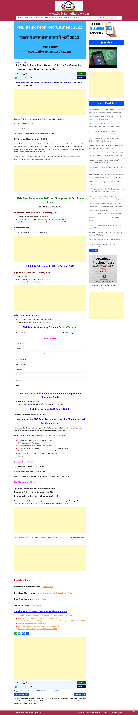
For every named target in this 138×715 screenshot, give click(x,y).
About (17, 712)
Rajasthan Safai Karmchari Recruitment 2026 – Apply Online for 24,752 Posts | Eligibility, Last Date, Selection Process (106, 110)
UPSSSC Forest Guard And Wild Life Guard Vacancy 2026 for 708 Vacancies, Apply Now (106, 147)
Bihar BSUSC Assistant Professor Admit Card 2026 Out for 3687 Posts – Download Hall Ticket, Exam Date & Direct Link (106, 154)
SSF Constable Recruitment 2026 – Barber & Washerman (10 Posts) (104, 245)
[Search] (119, 18)
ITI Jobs (76, 18)
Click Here (48, 587)
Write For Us (39, 712)
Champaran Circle (46, 593)
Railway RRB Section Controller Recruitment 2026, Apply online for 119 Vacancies (106, 168)
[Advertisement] (50, 102)
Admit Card (38, 18)
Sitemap (31, 712)
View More (93, 251)
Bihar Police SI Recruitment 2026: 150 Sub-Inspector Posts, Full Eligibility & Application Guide (105, 212)
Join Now (81, 74)
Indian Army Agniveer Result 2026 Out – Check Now (106, 240)
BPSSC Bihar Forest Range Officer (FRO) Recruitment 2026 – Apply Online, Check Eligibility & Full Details (106, 197)
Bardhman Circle (66, 593)
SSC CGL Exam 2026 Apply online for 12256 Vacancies (104, 219)
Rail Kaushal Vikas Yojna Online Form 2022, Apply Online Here (68, 699)
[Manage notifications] (133, 710)
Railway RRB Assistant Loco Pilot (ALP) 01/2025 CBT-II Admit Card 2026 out (105, 161)
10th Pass (58, 18)
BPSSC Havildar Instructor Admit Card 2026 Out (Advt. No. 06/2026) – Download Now (105, 139)
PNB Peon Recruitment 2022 (30, 691)
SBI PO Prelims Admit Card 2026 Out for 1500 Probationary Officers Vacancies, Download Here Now (105, 132)
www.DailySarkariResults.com (69, 13)
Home (20, 18)
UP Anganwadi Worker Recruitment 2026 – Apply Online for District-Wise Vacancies (105, 118)
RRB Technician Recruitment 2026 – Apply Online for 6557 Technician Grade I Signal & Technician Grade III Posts (106, 176)
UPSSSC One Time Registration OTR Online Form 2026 (105, 183)
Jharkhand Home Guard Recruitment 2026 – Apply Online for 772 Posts (105, 233)
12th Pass (67, 18)
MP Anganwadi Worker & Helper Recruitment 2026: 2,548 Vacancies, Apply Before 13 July (106, 190)
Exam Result (48, 18)
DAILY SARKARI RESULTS (94, 712)
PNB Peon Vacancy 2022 (50, 691)
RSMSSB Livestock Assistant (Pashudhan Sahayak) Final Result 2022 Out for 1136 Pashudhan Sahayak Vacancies (29, 700)
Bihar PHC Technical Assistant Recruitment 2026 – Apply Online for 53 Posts (105, 226)
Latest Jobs (28, 18)
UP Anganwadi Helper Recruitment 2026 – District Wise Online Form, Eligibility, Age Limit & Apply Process (106, 125)
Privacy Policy (24, 712)
